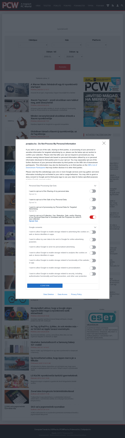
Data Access (62, 294)
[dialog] (62, 219)
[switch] (93, 191)
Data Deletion (48, 294)
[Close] (104, 144)
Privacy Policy (76, 294)
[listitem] (62, 185)
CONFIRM (44, 286)
